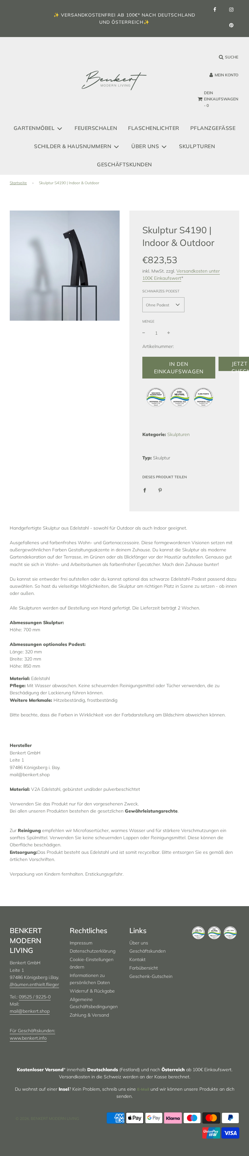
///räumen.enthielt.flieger (34, 984)
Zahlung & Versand (89, 1015)
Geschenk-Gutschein (150, 976)
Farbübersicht (143, 968)
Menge (148, 321)
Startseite (18, 182)
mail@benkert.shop (30, 1011)
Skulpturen (197, 146)
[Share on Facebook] (144, 489)
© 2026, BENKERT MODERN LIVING (47, 1118)
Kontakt (137, 959)
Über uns (138, 943)
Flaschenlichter (153, 128)
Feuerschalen (96, 128)
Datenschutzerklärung (92, 951)
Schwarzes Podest (161, 291)
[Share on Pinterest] (160, 489)
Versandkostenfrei (88, 15)
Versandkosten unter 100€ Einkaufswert (181, 274)
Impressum (81, 943)
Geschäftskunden (124, 164)
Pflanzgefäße (213, 128)
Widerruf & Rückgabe (92, 991)
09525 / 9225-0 (35, 997)
